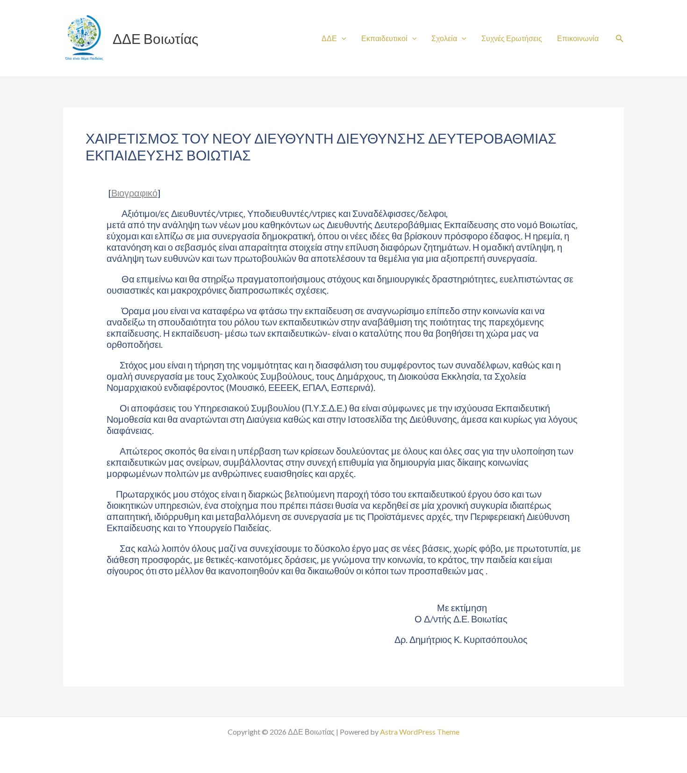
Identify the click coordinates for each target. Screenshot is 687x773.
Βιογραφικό (134, 192)
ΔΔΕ (329, 38)
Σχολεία (444, 38)
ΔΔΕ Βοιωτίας (155, 38)
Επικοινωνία (578, 38)
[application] (341, 38)
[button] (619, 38)
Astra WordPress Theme (419, 731)
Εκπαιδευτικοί (384, 38)
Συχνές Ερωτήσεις (511, 38)
